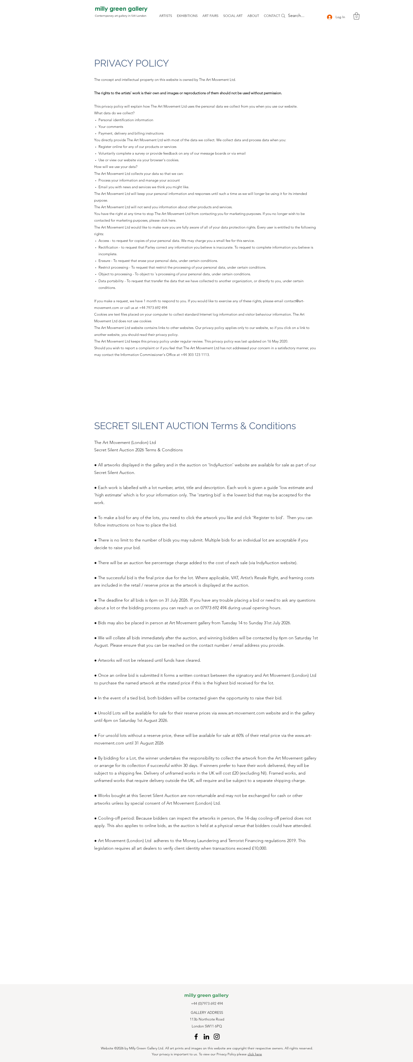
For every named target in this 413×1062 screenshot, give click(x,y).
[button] (356, 16)
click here (255, 1054)
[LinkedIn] (206, 1037)
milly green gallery (206, 995)
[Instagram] (217, 1037)
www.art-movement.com (241, 713)
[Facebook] (196, 1037)
